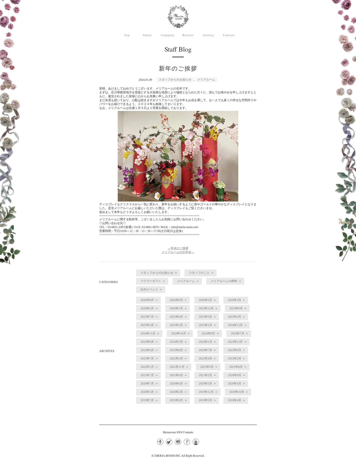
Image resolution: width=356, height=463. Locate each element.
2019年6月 (176, 400)
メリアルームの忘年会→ (178, 252)
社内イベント (149, 289)
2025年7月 (147, 316)
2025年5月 (205, 316)
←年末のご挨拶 (178, 248)
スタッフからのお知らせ (175, 79)
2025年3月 (147, 325)
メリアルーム (206, 79)
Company (168, 35)
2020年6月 (176, 383)
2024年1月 (205, 341)
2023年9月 (147, 350)
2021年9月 (207, 366)
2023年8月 (176, 350)
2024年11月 (148, 333)
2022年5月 (176, 358)
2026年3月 (234, 300)
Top (127, 35)
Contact (229, 35)
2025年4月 (234, 316)
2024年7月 (237, 333)
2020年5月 (205, 383)
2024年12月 (235, 325)
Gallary (209, 35)
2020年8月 (234, 375)
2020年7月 (147, 383)
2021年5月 (205, 375)
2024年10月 (178, 333)
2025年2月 (176, 325)
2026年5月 (205, 300)
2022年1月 (147, 366)
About (147, 35)
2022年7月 (147, 358)
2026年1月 (176, 308)
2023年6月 (234, 350)
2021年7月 (147, 375)
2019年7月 (147, 400)
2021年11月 (177, 366)
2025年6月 (176, 316)
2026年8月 (147, 300)
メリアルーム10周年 (224, 281)
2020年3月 (147, 391)
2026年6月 (176, 300)
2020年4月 (234, 383)
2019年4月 (234, 400)
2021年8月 (236, 366)
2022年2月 (234, 358)
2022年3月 (205, 358)
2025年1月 (205, 325)
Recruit (188, 35)
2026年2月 (147, 308)
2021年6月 (176, 375)
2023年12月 (235, 341)
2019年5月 (205, 400)
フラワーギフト (151, 281)
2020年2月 (176, 391)
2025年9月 (236, 308)
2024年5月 (176, 341)
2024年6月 (147, 341)
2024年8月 (208, 333)
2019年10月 (236, 391)
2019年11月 (206, 391)
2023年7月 (205, 350)
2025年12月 (206, 308)
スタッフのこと (199, 272)
